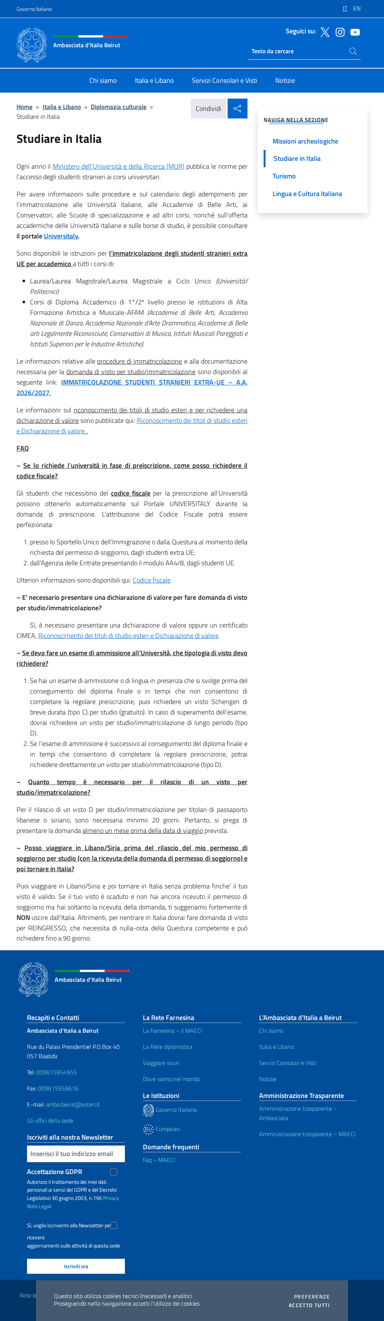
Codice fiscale (152, 580)
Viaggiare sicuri (161, 1062)
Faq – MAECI (159, 1159)
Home (24, 106)
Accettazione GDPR (54, 1172)
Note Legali (39, 1206)
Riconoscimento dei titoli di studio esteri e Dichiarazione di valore (128, 636)
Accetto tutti (309, 1305)
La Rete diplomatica (167, 1046)
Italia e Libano (62, 106)
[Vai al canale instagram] (338, 31)
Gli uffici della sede (50, 1120)
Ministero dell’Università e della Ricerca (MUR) (118, 166)
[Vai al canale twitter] (323, 31)
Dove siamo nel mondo (171, 1078)
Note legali (32, 1295)
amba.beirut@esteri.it (73, 1104)
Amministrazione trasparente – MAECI (307, 1133)
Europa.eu (167, 1128)
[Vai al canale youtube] (353, 31)
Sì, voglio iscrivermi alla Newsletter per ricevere (69, 1226)
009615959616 (58, 1088)
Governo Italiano (34, 9)
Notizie (267, 1078)
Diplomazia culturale (119, 106)
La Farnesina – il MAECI (172, 1030)
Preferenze (312, 1296)
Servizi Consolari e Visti (287, 1062)
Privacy (111, 1198)
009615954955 (56, 1072)
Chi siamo (271, 1030)
